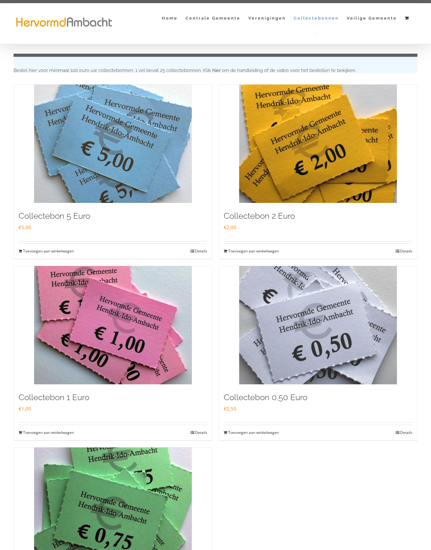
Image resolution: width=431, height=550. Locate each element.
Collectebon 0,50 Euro (265, 397)
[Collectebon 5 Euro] (113, 144)
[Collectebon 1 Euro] (113, 325)
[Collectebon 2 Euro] (318, 144)
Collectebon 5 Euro (54, 216)
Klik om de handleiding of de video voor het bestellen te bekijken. (279, 70)
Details (201, 251)
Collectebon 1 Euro (54, 397)
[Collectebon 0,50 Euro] (318, 325)
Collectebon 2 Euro (259, 216)
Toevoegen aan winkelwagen (48, 251)
